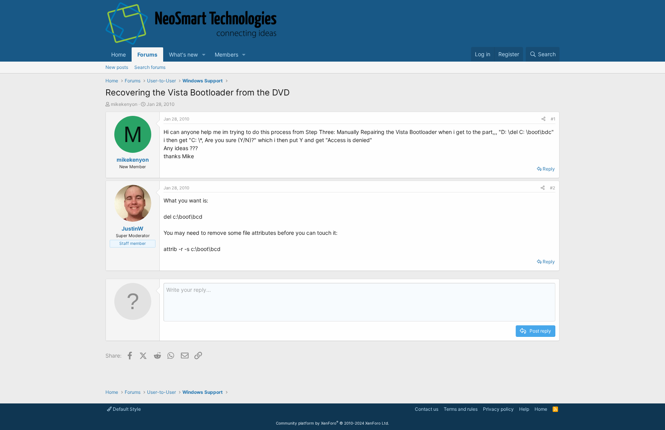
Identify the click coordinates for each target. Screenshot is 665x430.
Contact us (426, 409)
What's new (183, 54)
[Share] (543, 119)
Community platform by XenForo (332, 423)
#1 (553, 119)
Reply (549, 169)
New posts (116, 67)
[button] (204, 54)
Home (118, 54)
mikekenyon (124, 104)
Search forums (149, 67)
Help (524, 409)
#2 (552, 188)
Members (226, 54)
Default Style (126, 409)
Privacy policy (498, 409)
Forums (147, 54)
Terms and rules (461, 409)
